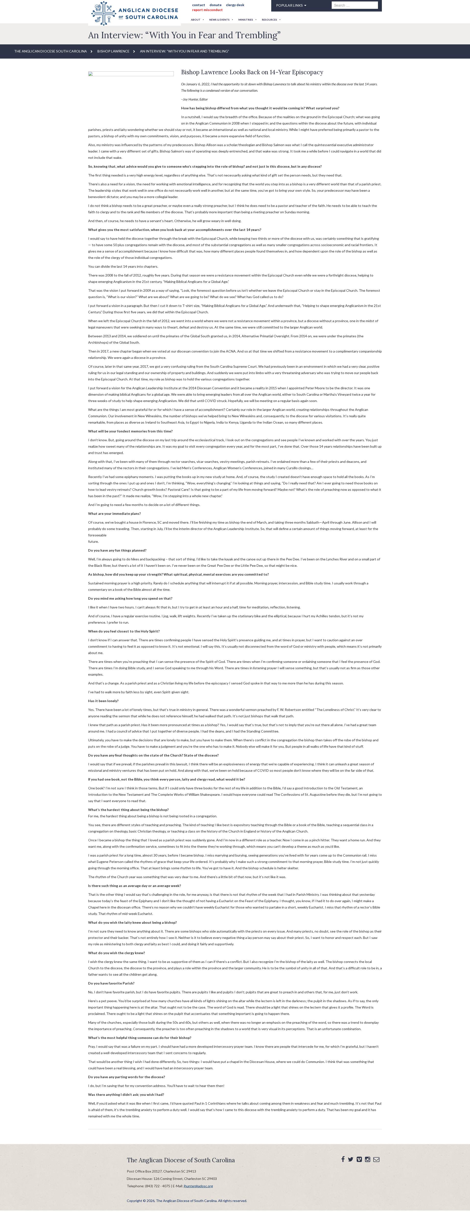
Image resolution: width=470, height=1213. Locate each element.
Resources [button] (269, 19)
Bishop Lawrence (113, 51)
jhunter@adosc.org (198, 1186)
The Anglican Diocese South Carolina (50, 51)
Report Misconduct (205, 10)
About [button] (195, 19)
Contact (196, 5)
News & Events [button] (219, 19)
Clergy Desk (230, 5)
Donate (212, 5)
